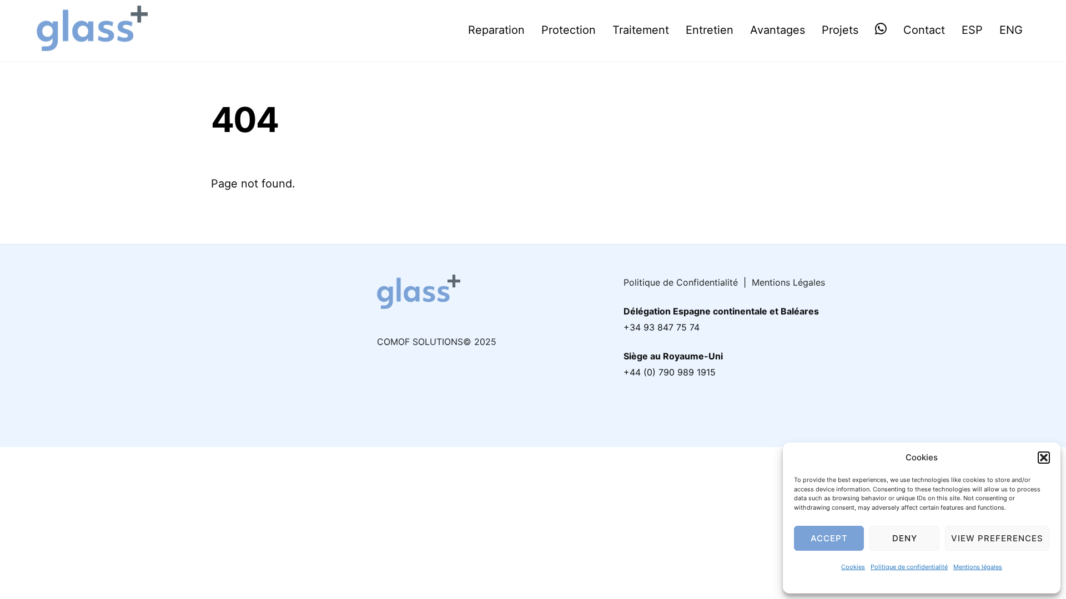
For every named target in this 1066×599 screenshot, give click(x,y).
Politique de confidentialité (909, 567)
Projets (840, 30)
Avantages (777, 30)
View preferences (997, 538)
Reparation (496, 30)
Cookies (853, 567)
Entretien (709, 30)
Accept (829, 538)
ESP (972, 30)
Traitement (640, 30)
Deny (904, 538)
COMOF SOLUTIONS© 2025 (436, 341)
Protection (568, 30)
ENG (1011, 30)
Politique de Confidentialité (680, 282)
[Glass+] (92, 44)
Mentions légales (977, 567)
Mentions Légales (788, 282)
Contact (924, 30)
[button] (1043, 457)
